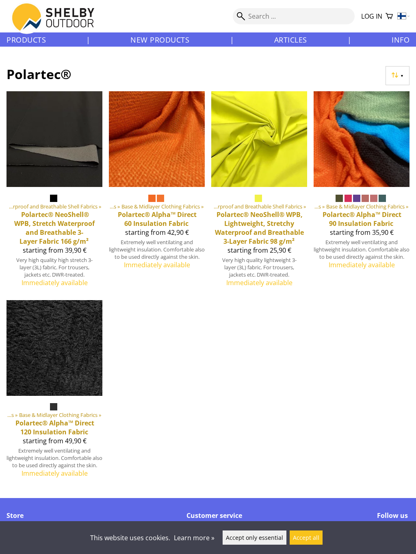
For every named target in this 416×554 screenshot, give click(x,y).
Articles (290, 40)
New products (159, 40)
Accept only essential (254, 537)
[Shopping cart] (389, 16)
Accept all (306, 537)
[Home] (57, 23)
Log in (371, 16)
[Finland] (404, 16)
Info (401, 40)
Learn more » (194, 537)
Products (26, 40)
